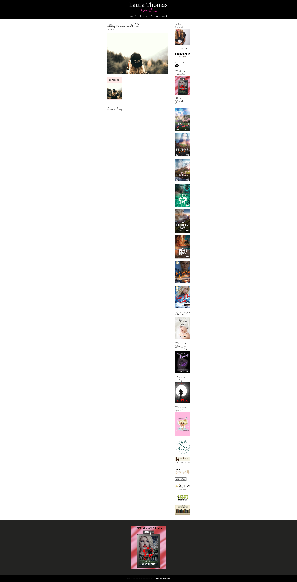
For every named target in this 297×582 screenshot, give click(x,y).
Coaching (154, 16)
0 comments (116, 29)
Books (142, 16)
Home (131, 16)
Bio (136, 16)
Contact (162, 16)
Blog (147, 16)
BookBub (186, 63)
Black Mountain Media (163, 579)
